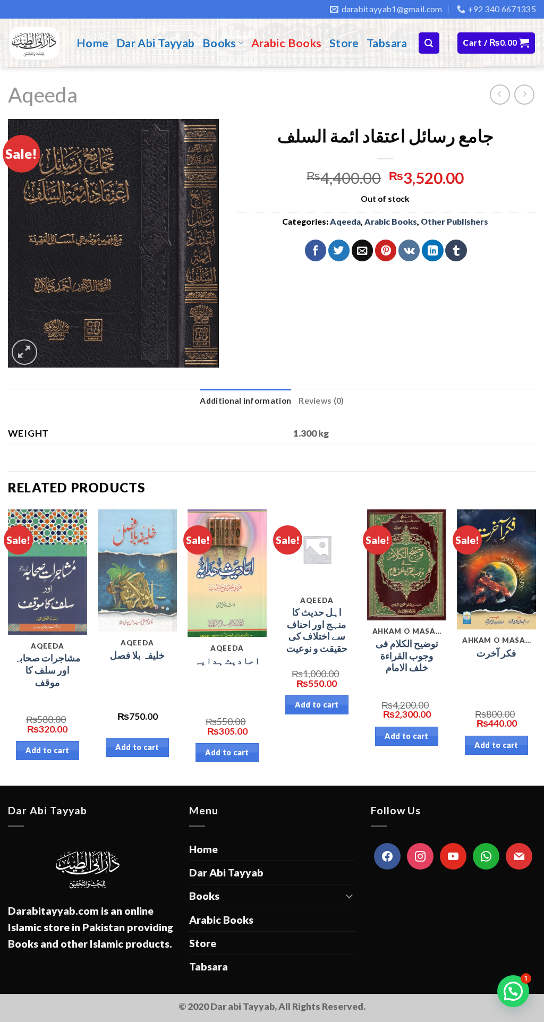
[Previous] (8, 646)
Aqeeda (43, 94)
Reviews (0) (321, 400)
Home (92, 43)
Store (344, 43)
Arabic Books (286, 43)
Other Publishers (454, 221)
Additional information (245, 400)
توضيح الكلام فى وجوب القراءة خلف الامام (407, 656)
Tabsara (387, 43)
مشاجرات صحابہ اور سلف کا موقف (47, 670)
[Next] (535, 646)
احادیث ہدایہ (227, 660)
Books (219, 43)
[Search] (429, 42)
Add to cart (48, 750)
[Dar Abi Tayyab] (34, 43)
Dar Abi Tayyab (155, 43)
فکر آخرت (496, 653)
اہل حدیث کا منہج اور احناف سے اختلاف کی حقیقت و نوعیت (316, 630)
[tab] (245, 401)
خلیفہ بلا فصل (137, 655)
